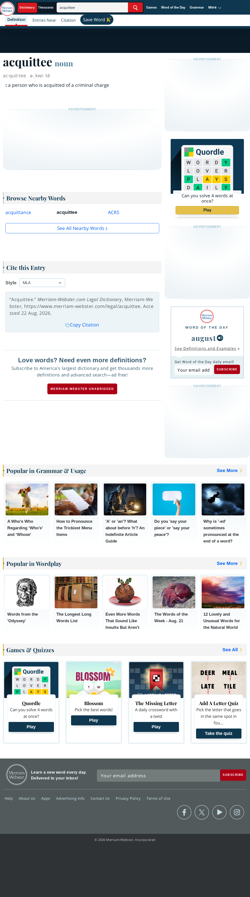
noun (64, 63)
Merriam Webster (16, 774)
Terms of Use (158, 798)
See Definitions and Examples (205, 348)
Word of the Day (173, 7)
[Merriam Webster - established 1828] (7, 6)
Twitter (202, 812)
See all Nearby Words (80, 228)
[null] (220, 338)
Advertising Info (71, 798)
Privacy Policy (129, 798)
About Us (28, 798)
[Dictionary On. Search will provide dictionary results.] (36, 7)
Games (151, 7)
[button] (215, 7)
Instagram (237, 812)
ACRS (113, 212)
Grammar (197, 7)
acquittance (18, 212)
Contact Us (101, 798)
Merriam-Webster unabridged (82, 389)
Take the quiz (218, 733)
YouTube (219, 812)
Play (207, 210)
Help (9, 798)
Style (11, 282)
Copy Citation (84, 325)
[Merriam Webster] (207, 316)
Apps (46, 798)
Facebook (184, 812)
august (203, 338)
